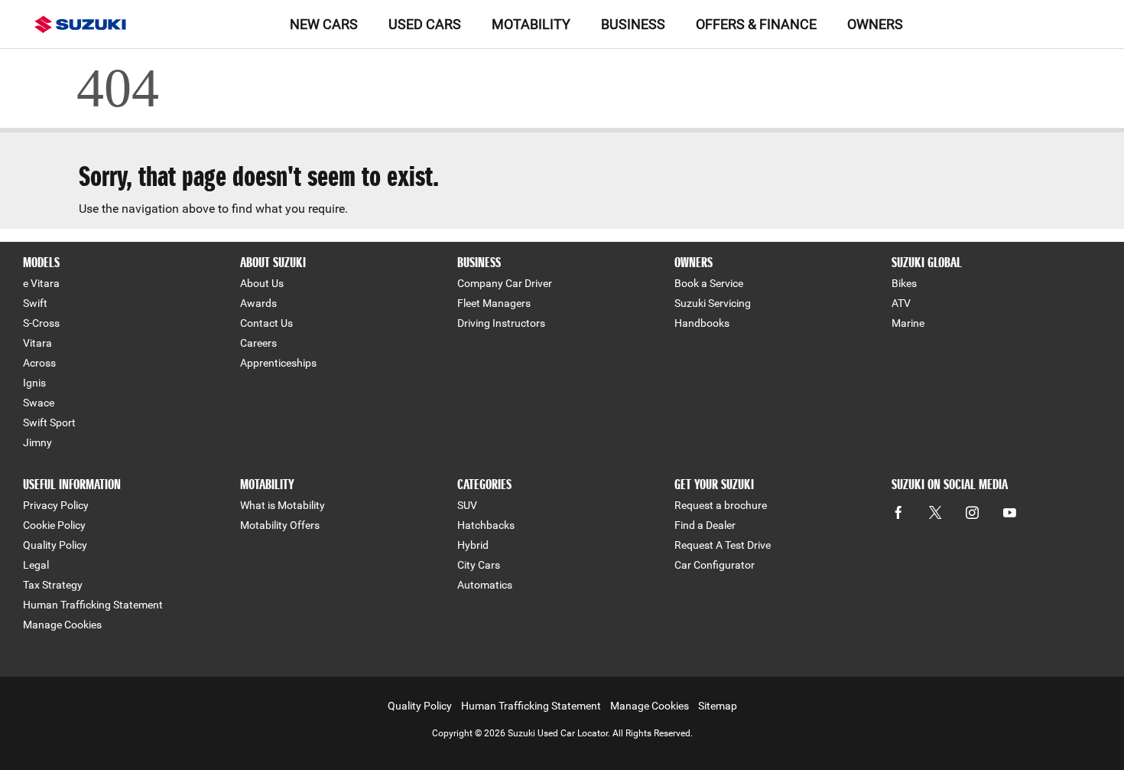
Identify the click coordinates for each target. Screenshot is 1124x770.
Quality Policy (55, 545)
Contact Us (266, 323)
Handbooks (701, 323)
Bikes (904, 283)
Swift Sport (49, 422)
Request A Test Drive (722, 545)
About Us (262, 283)
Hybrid (473, 545)
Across (39, 363)
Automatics (484, 585)
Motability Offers (280, 525)
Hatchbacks (486, 525)
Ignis (34, 383)
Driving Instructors (501, 323)
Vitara (37, 343)
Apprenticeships (278, 363)
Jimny (37, 442)
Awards (258, 303)
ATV (901, 303)
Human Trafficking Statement (93, 605)
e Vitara (41, 283)
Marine (908, 323)
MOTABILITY (531, 24)
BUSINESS (633, 24)
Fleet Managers (494, 303)
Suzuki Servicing (712, 303)
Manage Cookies (62, 624)
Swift (35, 303)
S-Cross (41, 323)
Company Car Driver (504, 283)
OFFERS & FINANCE (756, 24)
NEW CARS (324, 24)
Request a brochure (720, 505)
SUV (467, 505)
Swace (38, 402)
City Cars (478, 565)
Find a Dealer (705, 525)
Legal (36, 565)
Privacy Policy (56, 505)
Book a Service (708, 283)
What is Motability (282, 505)
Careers (258, 343)
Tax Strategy (53, 585)
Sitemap (717, 706)
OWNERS (875, 24)
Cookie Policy (54, 525)
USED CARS (424, 24)
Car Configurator (714, 565)
